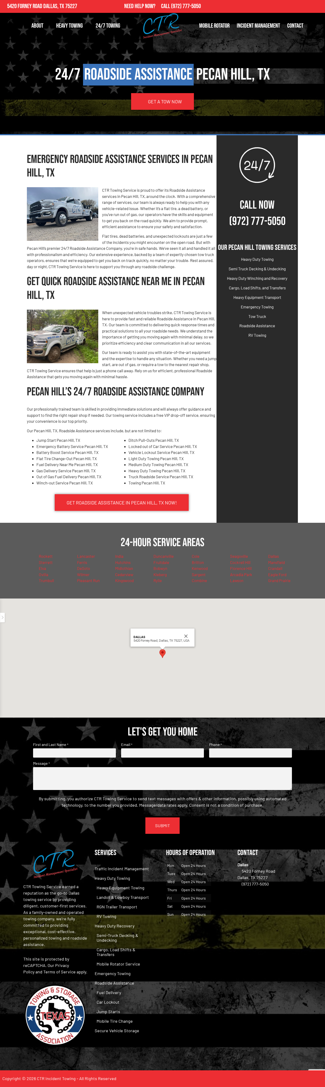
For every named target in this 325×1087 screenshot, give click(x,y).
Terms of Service (59, 971)
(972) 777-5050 (186, 6)
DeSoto (83, 568)
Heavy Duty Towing (257, 259)
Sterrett (46, 562)
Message (41, 763)
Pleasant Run (88, 580)
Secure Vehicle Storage (117, 1030)
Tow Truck (257, 316)
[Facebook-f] (308, 6)
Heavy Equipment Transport (257, 297)
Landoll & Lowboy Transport (123, 897)
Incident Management (258, 26)
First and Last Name (50, 744)
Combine (199, 580)
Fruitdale (161, 562)
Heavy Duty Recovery (114, 925)
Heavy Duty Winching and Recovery (257, 278)
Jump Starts (108, 1011)
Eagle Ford (277, 574)
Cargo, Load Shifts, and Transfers (257, 287)
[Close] (186, 636)
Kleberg (160, 574)
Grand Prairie (279, 580)
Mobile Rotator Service (118, 963)
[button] (162, 653)
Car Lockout (108, 1002)
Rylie (157, 580)
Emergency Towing (257, 306)
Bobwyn (160, 568)
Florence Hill (241, 568)
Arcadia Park (241, 574)
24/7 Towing (108, 26)
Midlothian (124, 568)
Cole (195, 556)
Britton (198, 562)
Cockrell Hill (240, 562)
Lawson (236, 580)
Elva (42, 568)
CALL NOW (257, 205)
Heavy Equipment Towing (120, 887)
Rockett (46, 556)
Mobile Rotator (214, 26)
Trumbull (46, 580)
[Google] (319, 6)
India (119, 556)
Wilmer (83, 574)
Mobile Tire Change (115, 1021)
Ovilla (43, 574)
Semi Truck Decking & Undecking (257, 268)
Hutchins (123, 562)
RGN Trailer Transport (117, 906)
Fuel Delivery (109, 992)
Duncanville (163, 556)
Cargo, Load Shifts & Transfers (116, 952)
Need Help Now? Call (147, 6)
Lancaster (86, 556)
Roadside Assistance (257, 325)
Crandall (275, 568)
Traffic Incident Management (122, 868)
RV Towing (257, 335)
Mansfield (276, 562)
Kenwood (200, 568)
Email (126, 744)
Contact (295, 26)
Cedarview (124, 574)
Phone (215, 744)
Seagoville (239, 556)
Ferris (82, 562)
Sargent (199, 574)
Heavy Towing (69, 26)
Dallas (273, 556)
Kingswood (124, 580)
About (37, 26)
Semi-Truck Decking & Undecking (117, 938)
